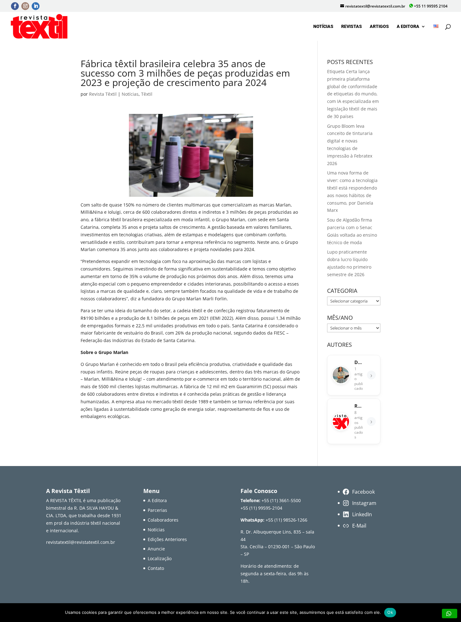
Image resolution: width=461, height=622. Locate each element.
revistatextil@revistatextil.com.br (80, 542)
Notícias (323, 26)
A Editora (408, 26)
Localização (160, 558)
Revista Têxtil (103, 94)
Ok (390, 612)
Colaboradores (163, 520)
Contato (156, 568)
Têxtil (146, 94)
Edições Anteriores (167, 539)
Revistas (351, 26)
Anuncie (156, 549)
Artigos (379, 26)
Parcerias (157, 510)
